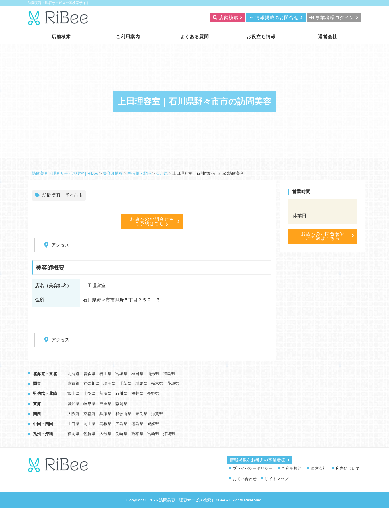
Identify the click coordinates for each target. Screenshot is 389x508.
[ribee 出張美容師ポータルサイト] (58, 469)
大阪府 (73, 413)
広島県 (121, 423)
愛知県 (73, 403)
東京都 (73, 383)
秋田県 (137, 373)
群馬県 (141, 383)
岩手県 (105, 373)
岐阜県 (89, 403)
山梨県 (89, 393)
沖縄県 (169, 433)
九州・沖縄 (43, 433)
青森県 (89, 373)
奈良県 (141, 413)
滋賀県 (157, 413)
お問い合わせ (245, 478)
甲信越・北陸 (45, 393)
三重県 (105, 403)
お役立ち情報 (261, 36)
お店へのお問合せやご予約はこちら (152, 221)
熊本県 (137, 433)
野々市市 (74, 195)
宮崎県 (153, 433)
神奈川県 (91, 383)
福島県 (169, 373)
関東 (37, 383)
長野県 (153, 393)
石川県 (121, 393)
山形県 (153, 373)
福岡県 (73, 433)
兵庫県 (105, 413)
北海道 (73, 373)
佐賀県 (89, 433)
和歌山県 (123, 413)
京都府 (89, 413)
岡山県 (89, 423)
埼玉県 (109, 383)
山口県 (73, 423)
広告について (348, 468)
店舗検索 (61, 36)
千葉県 (125, 383)
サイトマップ (276, 478)
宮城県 (121, 373)
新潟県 (105, 393)
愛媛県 (153, 423)
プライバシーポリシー (253, 468)
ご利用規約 (292, 468)
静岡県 (121, 403)
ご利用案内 (128, 36)
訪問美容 (51, 195)
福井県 (137, 393)
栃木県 (157, 383)
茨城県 (173, 383)
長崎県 (121, 433)
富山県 (73, 393)
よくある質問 (194, 36)
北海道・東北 (45, 373)
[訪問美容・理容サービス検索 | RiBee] (58, 21)
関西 (37, 413)
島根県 (105, 423)
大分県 (105, 433)
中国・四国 (43, 423)
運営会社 (327, 36)
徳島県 (137, 423)
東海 (37, 403)
